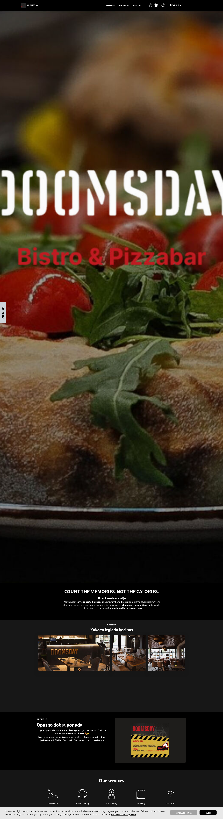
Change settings (184, 813)
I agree (208, 813)
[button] (176, 5)
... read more (135, 608)
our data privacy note (123, 814)
